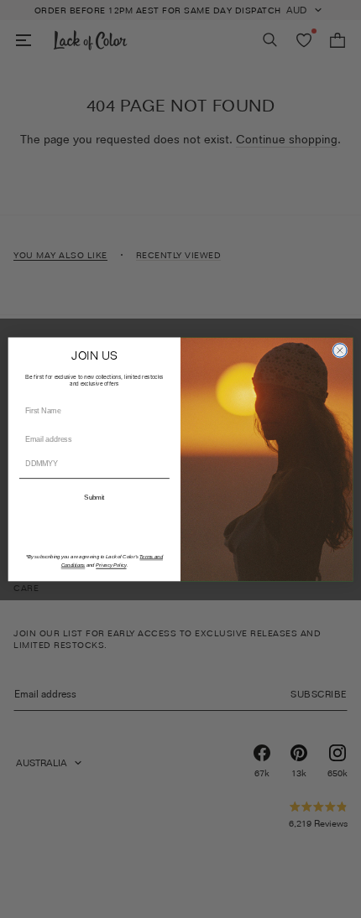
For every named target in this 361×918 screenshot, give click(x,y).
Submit (94, 496)
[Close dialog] (340, 349)
